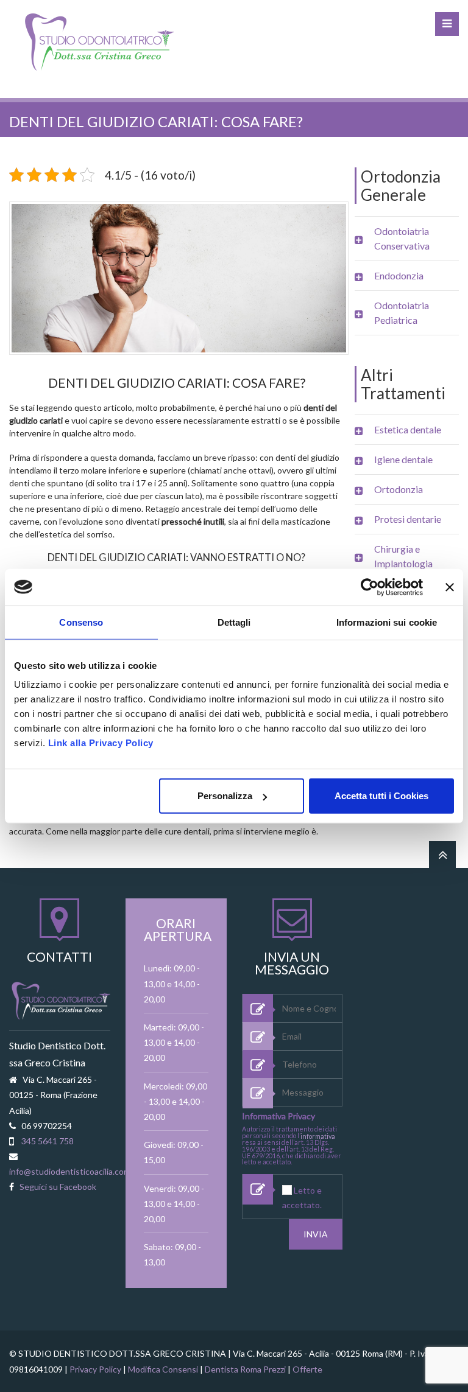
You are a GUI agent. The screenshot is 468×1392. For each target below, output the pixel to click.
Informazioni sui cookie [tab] (386, 622)
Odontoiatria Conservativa (402, 238)
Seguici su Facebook (58, 1186)
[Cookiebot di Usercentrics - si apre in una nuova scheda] (369, 587)
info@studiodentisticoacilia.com (69, 1171)
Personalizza (224, 796)
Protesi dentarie (407, 519)
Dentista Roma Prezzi (245, 1369)
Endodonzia (399, 275)
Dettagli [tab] (234, 622)
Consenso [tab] (81, 622)
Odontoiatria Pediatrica (401, 312)
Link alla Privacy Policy (101, 743)
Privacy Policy (95, 1369)
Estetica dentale (407, 429)
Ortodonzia (398, 489)
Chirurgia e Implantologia (403, 556)
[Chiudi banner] (449, 586)
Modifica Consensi (163, 1369)
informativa (317, 1136)
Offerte (307, 1369)
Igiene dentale (403, 459)
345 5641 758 (47, 1141)
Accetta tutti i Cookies (381, 796)
